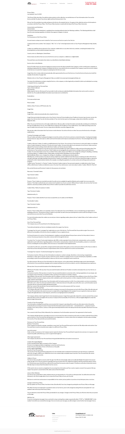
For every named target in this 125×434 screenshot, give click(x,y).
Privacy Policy (55, 417)
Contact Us (69, 3)
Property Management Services (59, 415)
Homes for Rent (53, 3)
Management (43, 3)
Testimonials (62, 3)
